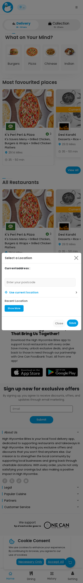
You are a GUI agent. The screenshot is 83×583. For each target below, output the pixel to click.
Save (72, 323)
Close (59, 323)
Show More (14, 308)
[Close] (76, 257)
